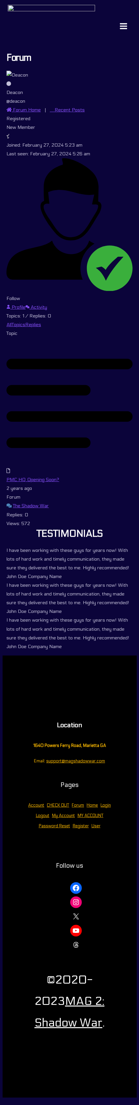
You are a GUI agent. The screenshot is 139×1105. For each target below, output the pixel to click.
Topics (18, 324)
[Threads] (76, 945)
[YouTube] (76, 930)
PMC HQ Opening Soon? (32, 479)
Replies (33, 324)
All (9, 324)
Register (81, 826)
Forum (78, 805)
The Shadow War (31, 506)
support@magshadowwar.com (75, 761)
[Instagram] (76, 902)
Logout (42, 815)
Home (92, 805)
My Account (63, 815)
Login (106, 805)
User (96, 826)
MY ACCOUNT (90, 815)
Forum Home (26, 110)
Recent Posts (69, 110)
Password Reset (54, 826)
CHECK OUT (58, 805)
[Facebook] (76, 888)
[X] (76, 916)
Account (36, 805)
